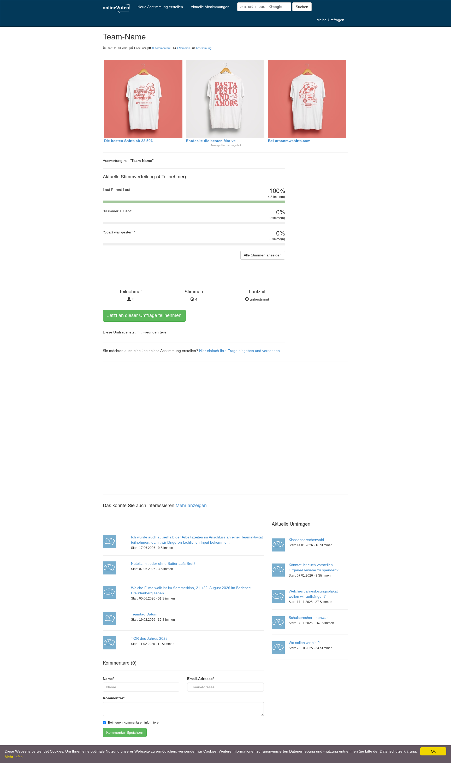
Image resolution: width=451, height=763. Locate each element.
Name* (108, 679)
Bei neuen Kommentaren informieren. (134, 722)
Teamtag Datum (144, 614)
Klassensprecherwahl (306, 540)
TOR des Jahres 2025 (149, 638)
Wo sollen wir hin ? (304, 643)
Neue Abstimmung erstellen (160, 7)
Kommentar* (113, 698)
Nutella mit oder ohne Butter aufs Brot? (163, 563)
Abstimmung (203, 48)
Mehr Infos (13, 757)
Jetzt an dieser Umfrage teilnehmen (144, 315)
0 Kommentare (161, 48)
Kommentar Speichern (124, 732)
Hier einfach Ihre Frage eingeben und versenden (239, 351)
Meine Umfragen (330, 20)
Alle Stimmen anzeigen (263, 255)
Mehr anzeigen (191, 505)
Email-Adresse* (200, 679)
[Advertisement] (320, 246)
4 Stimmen (183, 48)
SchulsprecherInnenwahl (309, 617)
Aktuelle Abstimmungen (210, 7)
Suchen (302, 7)
